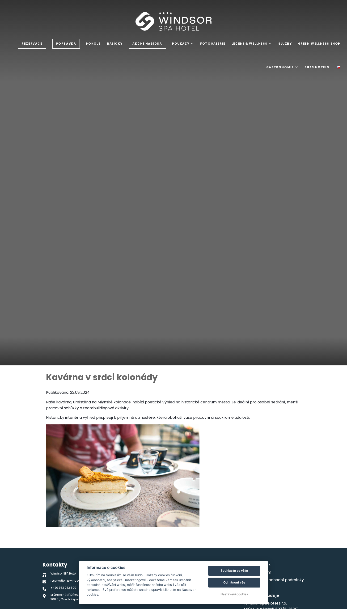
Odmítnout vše (234, 582)
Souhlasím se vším (234, 570)
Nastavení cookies (234, 594)
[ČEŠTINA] (338, 67)
